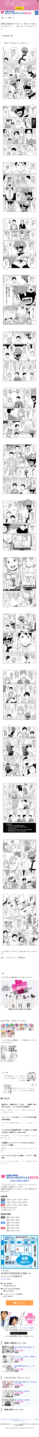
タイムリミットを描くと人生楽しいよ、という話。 (25, 1357)
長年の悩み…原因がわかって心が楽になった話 (25, 1382)
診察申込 (19, 8)
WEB (24, 1189)
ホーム (5, 17)
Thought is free (29, 1428)
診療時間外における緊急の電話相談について (11, 1419)
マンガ (12, 17)
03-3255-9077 (20, 1180)
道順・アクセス (19, 1303)
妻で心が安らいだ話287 (22, 1391)
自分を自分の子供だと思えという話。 (25, 1348)
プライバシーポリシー (28, 1419)
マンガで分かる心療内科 (27, 1328)
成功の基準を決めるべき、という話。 (25, 1366)
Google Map (5, 1279)
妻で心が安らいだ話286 (22, 1400)
